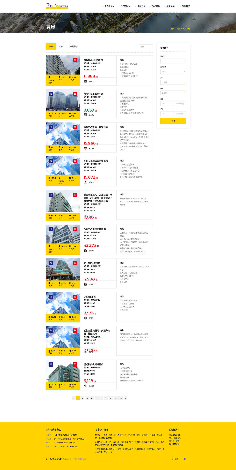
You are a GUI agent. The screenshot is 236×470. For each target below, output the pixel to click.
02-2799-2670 (59, 446)
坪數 (161, 109)
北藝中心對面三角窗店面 (96, 127)
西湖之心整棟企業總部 (95, 229)
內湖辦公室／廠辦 (114, 449)
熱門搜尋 (163, 67)
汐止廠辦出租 (114, 442)
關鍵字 (162, 56)
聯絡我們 (186, 6)
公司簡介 (125, 6)
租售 (161, 88)
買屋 (188, 29)
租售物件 (108, 6)
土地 (110, 452)
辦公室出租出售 (134, 435)
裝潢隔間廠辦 (140, 449)
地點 (161, 77)
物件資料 (180, 29)
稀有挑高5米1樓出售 (93, 60)
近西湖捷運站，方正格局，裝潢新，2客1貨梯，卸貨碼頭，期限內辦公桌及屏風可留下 (98, 198)
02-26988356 (72, 446)
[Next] (125, 398)
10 (121, 398)
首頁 (173, 29)
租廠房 (152, 435)
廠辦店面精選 (128, 449)
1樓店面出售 (90, 297)
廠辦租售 (145, 435)
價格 (161, 99)
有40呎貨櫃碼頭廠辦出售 (96, 161)
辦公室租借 (122, 435)
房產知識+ (170, 6)
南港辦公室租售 (127, 442)
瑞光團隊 (156, 6)
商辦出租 (112, 435)
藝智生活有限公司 (80, 459)
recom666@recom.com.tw (64, 443)
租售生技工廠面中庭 (93, 94)
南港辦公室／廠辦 (154, 449)
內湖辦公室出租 (101, 442)
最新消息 (141, 6)
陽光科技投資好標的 (93, 364)
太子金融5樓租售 (92, 263)
